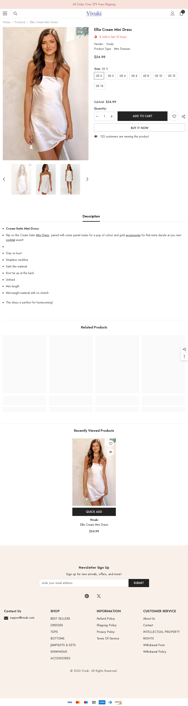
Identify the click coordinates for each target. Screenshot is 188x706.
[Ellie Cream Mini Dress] (94, 472)
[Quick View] (110, 452)
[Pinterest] (86, 596)
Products (20, 22)
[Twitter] (98, 596)
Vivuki (109, 44)
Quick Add (94, 512)
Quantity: (100, 108)
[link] (24, 402)
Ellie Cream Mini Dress (94, 525)
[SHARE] (182, 116)
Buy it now (139, 128)
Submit (139, 583)
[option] (45, 93)
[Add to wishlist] (174, 116)
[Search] (15, 13)
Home (6, 22)
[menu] (5, 13)
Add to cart (142, 116)
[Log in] (173, 13)
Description (91, 216)
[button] (4, 179)
